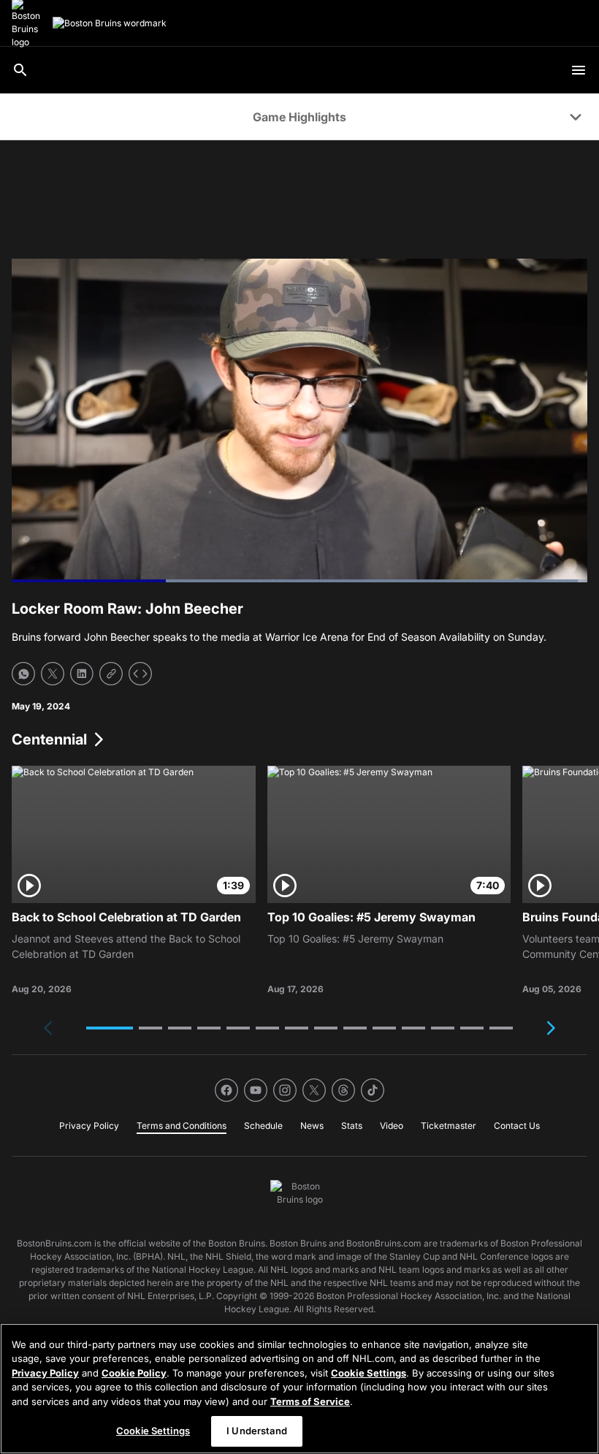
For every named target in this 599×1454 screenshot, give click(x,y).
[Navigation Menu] (578, 70)
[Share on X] (52, 673)
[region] (299, 1388)
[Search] (20, 70)
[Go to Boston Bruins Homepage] (110, 23)
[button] (109, 1028)
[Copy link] (111, 673)
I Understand (256, 1430)
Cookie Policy (134, 1373)
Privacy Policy (45, 1373)
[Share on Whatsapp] (23, 673)
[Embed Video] (140, 673)
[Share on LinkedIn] (82, 673)
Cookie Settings (368, 1373)
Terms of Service (310, 1401)
